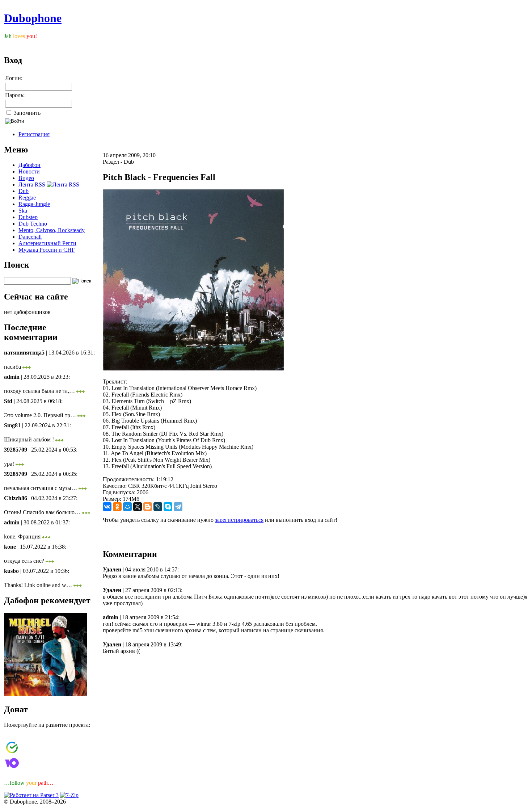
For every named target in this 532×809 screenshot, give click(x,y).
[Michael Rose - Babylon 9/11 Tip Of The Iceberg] (45, 694)
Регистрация (34, 134)
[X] (137, 506)
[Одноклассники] (117, 506)
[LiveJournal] (157, 506)
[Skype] (168, 506)
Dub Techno (32, 224)
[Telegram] (178, 506)
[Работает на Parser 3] (31, 795)
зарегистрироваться (239, 520)
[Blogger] (147, 506)
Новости (29, 171)
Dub (23, 191)
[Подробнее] (26, 367)
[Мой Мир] (127, 506)
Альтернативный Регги (47, 243)
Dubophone (33, 18)
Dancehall (30, 237)
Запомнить (26, 113)
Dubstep (28, 217)
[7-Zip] (69, 795)
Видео (26, 178)
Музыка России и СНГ (46, 250)
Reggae (27, 197)
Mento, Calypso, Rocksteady (51, 230)
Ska (22, 211)
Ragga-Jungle (34, 204)
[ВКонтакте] (107, 506)
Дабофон (29, 165)
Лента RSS (32, 184)
